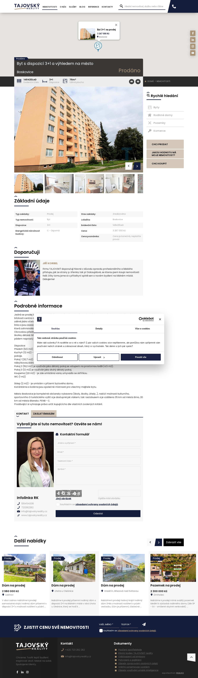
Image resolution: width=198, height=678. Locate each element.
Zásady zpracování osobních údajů (138, 663)
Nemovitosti (163, 81)
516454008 (27, 503)
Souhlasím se (67, 504)
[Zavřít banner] (160, 319)
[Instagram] (193, 46)
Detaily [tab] (99, 328)
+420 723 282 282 (75, 649)
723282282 (27, 507)
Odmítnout (57, 357)
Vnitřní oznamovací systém (134, 667)
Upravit (97, 357)
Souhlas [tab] (55, 328)
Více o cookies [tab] (142, 328)
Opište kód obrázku (109, 498)
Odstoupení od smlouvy (131, 656)
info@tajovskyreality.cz (34, 511)
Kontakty (107, 6)
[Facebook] (193, 33)
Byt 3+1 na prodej (106, 29)
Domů (151, 81)
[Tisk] (137, 81)
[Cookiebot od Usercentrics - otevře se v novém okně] (141, 319)
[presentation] (151, 542)
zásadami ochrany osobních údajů (97, 504)
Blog (82, 6)
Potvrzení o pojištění (129, 660)
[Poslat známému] (131, 81)
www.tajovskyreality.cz (34, 515)
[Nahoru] (191, 657)
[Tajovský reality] (27, 6)
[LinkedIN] (193, 40)
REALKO (180, 673)
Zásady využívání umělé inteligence (138, 670)
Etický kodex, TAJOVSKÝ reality (135, 653)
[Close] (116, 24)
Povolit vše (140, 357)
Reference (93, 6)
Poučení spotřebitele (130, 649)
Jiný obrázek (63, 498)
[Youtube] (193, 53)
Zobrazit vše (173, 542)
